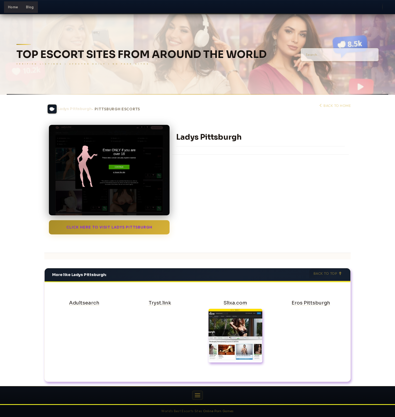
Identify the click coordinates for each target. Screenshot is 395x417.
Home (13, 7)
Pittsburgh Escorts (117, 109)
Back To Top (326, 273)
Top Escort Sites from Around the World (141, 54)
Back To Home (337, 105)
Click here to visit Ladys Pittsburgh (109, 227)
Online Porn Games (218, 411)
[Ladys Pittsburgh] (109, 170)
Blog (30, 7)
